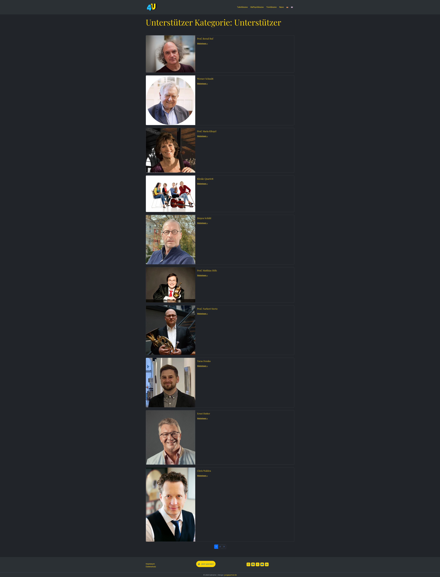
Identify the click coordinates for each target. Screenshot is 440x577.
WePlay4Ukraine (257, 7)
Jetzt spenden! (207, 564)
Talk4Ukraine (242, 7)
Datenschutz (151, 567)
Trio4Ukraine (271, 7)
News (281, 7)
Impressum (150, 564)
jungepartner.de (230, 575)
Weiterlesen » (202, 43)
